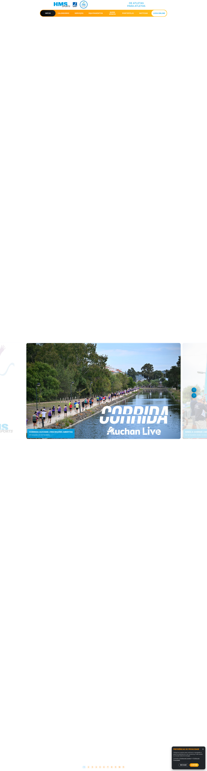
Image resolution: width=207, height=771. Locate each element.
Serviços (79, 13)
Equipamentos (96, 13)
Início (48, 13)
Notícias (143, 13)
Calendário (63, 13)
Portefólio (128, 13)
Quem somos (112, 13)
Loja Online (159, 13)
